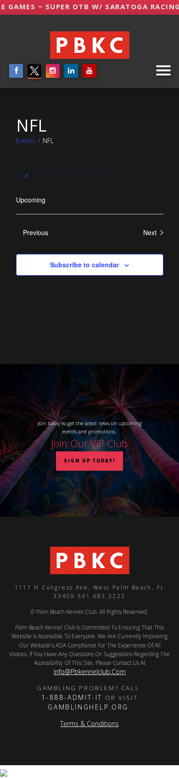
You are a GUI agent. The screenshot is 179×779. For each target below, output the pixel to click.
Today (89, 229)
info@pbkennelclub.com (90, 671)
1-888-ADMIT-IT (71, 697)
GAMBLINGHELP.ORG (88, 707)
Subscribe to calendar (84, 264)
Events (25, 140)
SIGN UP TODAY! (89, 461)
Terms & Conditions (89, 723)
